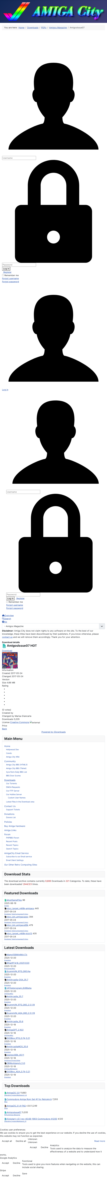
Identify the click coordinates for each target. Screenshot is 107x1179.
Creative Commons (19, 722)
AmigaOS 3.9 (13, 1092)
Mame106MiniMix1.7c (17, 954)
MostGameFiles (14, 900)
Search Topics (12, 849)
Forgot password (10, 281)
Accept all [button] (7, 1141)
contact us (7, 637)
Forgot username (10, 278)
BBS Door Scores (13, 775)
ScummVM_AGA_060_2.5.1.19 (21, 1013)
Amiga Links (10, 830)
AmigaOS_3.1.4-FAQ (16, 1105)
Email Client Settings (14, 860)
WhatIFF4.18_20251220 (18, 963)
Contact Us (10, 806)
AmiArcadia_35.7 (15, 996)
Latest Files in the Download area (20, 802)
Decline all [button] (21, 1141)
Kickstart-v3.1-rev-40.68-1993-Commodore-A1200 (32, 1119)
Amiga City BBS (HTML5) (17, 765)
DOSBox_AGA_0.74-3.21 (18, 1071)
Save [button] (24, 1173)
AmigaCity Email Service (16, 853)
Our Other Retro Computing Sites (20, 864)
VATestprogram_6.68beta (19, 988)
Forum (7, 834)
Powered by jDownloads (53, 732)
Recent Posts (11, 841)
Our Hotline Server (14, 794)
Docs (6, 1108)
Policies (8, 822)
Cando (9, 753)
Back (4, 728)
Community (10, 761)
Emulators (7, 960)
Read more (99, 1141)
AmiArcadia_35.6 (15, 1021)
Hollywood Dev (12, 749)
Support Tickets (13, 809)
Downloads (9, 780)
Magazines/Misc (9, 968)
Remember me (11, 275)
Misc (5, 1102)
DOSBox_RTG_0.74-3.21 (18, 1038)
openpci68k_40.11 (15, 1055)
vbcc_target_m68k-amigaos (20, 908)
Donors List (11, 817)
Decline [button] (44, 1147)
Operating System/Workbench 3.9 (15, 1095)
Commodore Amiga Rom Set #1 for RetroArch (29, 1099)
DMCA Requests (13, 787)
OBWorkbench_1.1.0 (16, 1063)
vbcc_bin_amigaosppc (17, 916)
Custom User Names (16, 798)
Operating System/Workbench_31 (15, 1121)
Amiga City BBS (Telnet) (16, 768)
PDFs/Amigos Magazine (12, 1115)
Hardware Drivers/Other (12, 1060)
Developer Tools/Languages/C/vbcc (16, 914)
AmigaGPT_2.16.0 (15, 1029)
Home (7, 746)
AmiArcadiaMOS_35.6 (17, 1046)
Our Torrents (11, 783)
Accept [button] (33, 1147)
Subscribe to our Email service (19, 856)
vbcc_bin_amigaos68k (17, 925)
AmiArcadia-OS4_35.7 (17, 979)
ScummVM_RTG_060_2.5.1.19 (21, 1004)
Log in (6, 268)
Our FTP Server (12, 791)
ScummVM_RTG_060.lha (18, 971)
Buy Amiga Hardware (14, 826)
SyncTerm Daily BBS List (16, 772)
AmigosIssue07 (14, 1112)
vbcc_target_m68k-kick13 (19, 933)
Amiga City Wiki (12, 757)
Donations (9, 814)
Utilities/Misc (8, 994)
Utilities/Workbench (10, 1069)
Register (7, 272)
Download (7, 650)
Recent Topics (12, 845)
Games (6, 906)
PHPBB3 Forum (12, 838)
